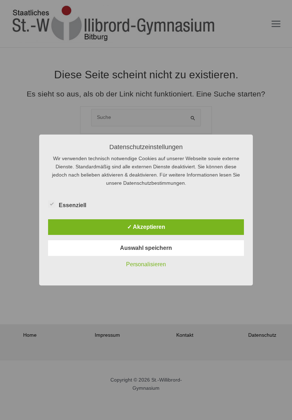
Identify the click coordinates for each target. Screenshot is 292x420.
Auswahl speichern (146, 248)
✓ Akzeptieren (146, 227)
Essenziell (72, 205)
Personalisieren (146, 264)
